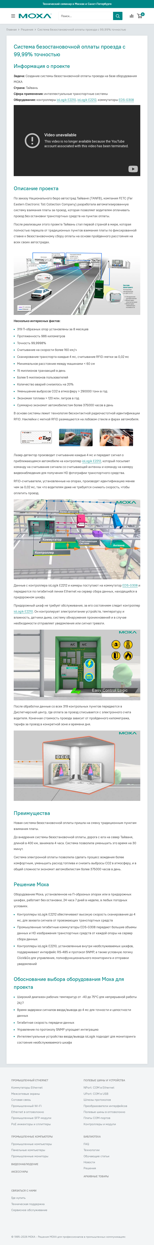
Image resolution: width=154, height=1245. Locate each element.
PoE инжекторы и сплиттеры (31, 1124)
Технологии (92, 1150)
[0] (139, 16)
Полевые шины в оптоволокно (104, 1112)
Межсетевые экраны (25, 1094)
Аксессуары (19, 1171)
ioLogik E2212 (86, 100)
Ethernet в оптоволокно (27, 1112)
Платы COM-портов (97, 1118)
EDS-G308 (126, 100)
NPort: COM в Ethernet (99, 1087)
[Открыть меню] (13, 15)
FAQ (86, 1144)
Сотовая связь (21, 1100)
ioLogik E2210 (66, 100)
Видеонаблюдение (24, 1164)
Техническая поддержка (28, 1204)
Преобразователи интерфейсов (105, 1106)
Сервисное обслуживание (29, 1210)
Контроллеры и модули (100, 1124)
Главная (11, 29)
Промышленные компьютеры (31, 1144)
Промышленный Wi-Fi (26, 1106)
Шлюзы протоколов (97, 1100)
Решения (27, 29)
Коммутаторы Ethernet (27, 1087)
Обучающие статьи (96, 1156)
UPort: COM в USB (96, 1094)
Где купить (18, 1198)
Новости (89, 1162)
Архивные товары (96, 1176)
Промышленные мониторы (29, 1156)
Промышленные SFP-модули (31, 1118)
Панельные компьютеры (28, 1150)
